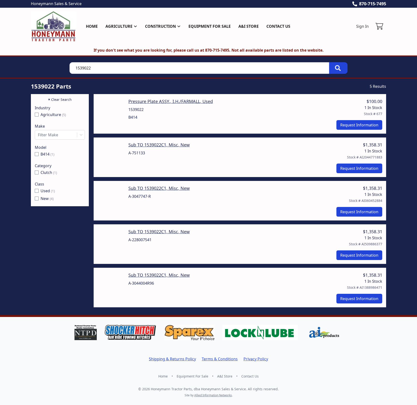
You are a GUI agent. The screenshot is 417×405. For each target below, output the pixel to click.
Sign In (362, 26)
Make (40, 126)
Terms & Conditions (220, 359)
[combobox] (60, 135)
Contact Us (278, 26)
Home (92, 26)
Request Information (359, 125)
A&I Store (248, 26)
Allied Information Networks (213, 395)
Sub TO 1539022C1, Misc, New (159, 145)
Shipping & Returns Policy (172, 359)
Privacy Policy (255, 359)
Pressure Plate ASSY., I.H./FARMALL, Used (170, 101)
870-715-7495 (372, 4)
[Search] (338, 68)
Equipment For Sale (209, 26)
